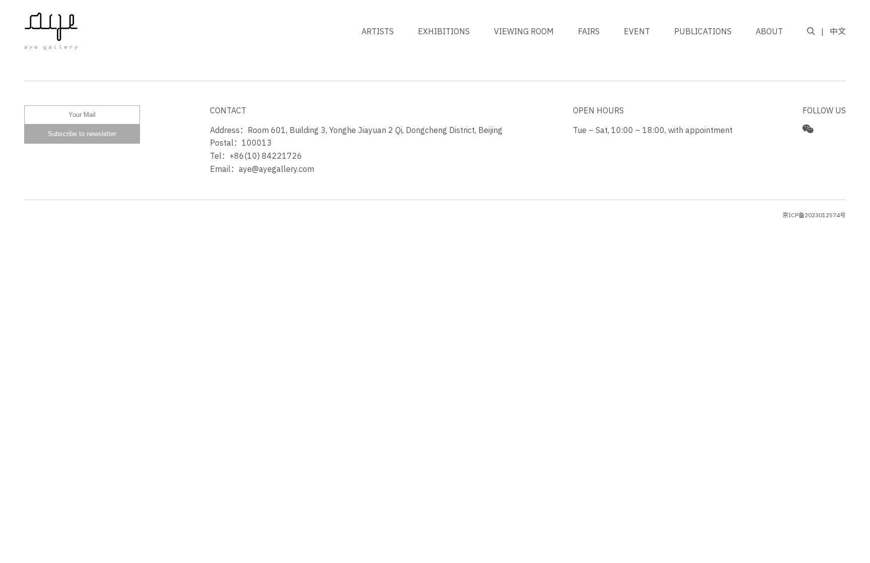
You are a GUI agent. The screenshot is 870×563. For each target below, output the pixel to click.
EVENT (637, 31)
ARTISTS (377, 31)
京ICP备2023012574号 (814, 215)
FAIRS (589, 31)
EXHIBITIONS (444, 31)
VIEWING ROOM (524, 31)
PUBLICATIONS (703, 31)
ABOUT (769, 31)
